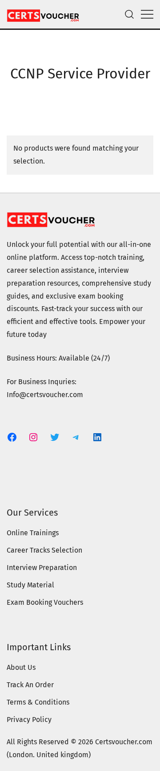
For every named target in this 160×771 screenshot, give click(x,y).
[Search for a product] (129, 14)
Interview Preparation (42, 567)
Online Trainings (33, 533)
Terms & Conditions (38, 702)
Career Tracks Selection (44, 550)
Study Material (30, 585)
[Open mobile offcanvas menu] (147, 14)
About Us (21, 667)
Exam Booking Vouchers (45, 602)
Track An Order (30, 685)
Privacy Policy (29, 719)
